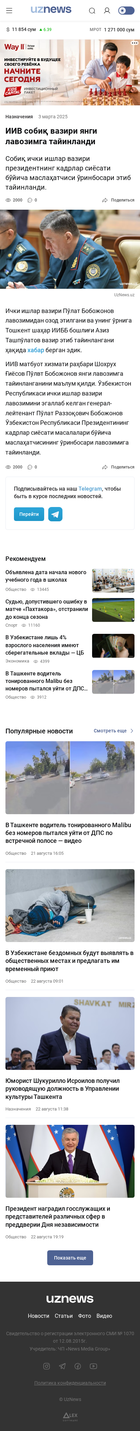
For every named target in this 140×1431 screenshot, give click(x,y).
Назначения (19, 116)
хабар (36, 350)
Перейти (29, 514)
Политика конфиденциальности (70, 1383)
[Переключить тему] (126, 10)
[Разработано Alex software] (70, 1416)
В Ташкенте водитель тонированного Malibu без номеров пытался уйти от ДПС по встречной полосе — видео (68, 833)
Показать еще (70, 1258)
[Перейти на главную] (51, 9)
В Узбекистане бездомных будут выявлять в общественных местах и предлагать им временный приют (69, 960)
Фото (84, 1316)
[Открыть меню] (9, 10)
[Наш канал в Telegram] (62, 1366)
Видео (104, 1316)
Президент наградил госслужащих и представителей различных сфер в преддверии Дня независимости (57, 1216)
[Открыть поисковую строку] (92, 10)
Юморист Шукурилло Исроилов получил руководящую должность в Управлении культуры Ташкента (62, 1088)
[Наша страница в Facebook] (78, 1366)
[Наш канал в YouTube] (93, 1366)
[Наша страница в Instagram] (46, 1366)
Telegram (90, 489)
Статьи (64, 1316)
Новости (38, 1316)
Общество (15, 853)
